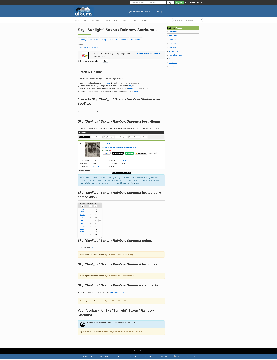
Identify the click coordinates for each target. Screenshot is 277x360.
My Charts (131, 183)
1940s (82, 212)
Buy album (105, 150)
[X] (193, 356)
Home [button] (77, 20)
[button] (82, 206)
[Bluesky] (182, 356)
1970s (82, 220)
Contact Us (118, 356)
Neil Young (173, 63)
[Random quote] (161, 12)
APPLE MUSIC (119, 153)
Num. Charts (96, 137)
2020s (82, 235)
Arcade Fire (173, 59)
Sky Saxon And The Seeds (89, 47)
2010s (82, 232)
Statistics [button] (95, 20)
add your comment (117, 292)
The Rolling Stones (175, 55)
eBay (130, 86)
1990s (82, 226)
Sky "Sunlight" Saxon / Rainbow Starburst (120, 147)
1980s (82, 223)
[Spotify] (190, 356)
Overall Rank (83, 137)
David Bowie (173, 43)
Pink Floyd (172, 39)
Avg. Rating (108, 137)
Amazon (107, 83)
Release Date (133, 137)
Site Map (163, 356)
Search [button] (125, 20)
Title (143, 137)
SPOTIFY (130, 153)
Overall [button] (116, 20)
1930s (82, 209)
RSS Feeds (148, 356)
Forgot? (199, 2)
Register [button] (179, 3)
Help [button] (86, 20)
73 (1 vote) (96, 166)
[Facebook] (186, 356)
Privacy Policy (103, 356)
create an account (97, 254)
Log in (81, 332)
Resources (133, 356)
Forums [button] (144, 20)
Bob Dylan (172, 47)
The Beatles (173, 31)
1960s (82, 217)
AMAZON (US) (142, 153)
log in (87, 254)
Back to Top (138, 351)
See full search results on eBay (148, 53)
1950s (82, 215)
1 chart (123, 160)
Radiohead (173, 35)
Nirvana (173, 67)
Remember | (191, 2)
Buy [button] (135, 20)
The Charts (106, 20)
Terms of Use (88, 356)
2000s (82, 229)
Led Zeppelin (173, 51)
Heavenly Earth (108, 143)
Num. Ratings (120, 137)
